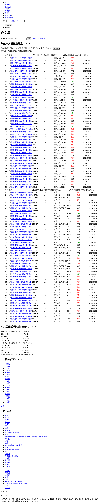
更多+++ (4, 406)
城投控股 (14, 145)
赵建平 (7, 424)
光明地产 (14, 137)
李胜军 (7, 460)
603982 (20, 58)
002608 (20, 68)
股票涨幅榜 (9, 17)
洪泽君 (7, 464)
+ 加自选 (8, 25)
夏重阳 (7, 430)
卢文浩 (7, 374)
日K (30, 58)
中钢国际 (14, 60)
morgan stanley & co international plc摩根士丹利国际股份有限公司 (27, 437)
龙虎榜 (7, 5)
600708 (20, 137)
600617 (20, 66)
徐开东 (7, 415)
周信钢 (7, 462)
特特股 (11, 21)
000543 (20, 174)
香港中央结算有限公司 (13, 432)
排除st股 (6, 48)
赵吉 (6, 469)
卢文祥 (7, 402)
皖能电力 (14, 174)
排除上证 (14, 48)
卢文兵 (7, 381)
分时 (27, 58)
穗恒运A (14, 81)
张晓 (6, 479)
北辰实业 (14, 74)
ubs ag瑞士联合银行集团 (13, 445)
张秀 (6, 451)
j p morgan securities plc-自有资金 (16, 483)
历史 (24, 58)
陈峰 (6, 443)
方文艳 (7, 458)
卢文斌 (7, 391)
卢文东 (7, 366)
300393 (20, 87)
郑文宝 (7, 473)
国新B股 (14, 76)
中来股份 (14, 87)
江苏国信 (14, 68)
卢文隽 (7, 385)
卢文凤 (7, 389)
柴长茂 (7, 488)
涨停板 (7, 11)
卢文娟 (7, 394)
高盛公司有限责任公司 (13, 449)
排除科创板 (48, 48)
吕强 (6, 426)
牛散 (6, 9)
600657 (20, 161)
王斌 (6, 486)
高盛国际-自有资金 (11, 456)
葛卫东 (7, 422)
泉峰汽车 (14, 58)
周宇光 (7, 439)
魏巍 (6, 434)
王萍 (6, 441)
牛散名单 (35, 38)
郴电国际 (14, 142)
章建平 (7, 420)
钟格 (6, 428)
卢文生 (7, 372)
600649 (20, 145)
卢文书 (7, 370)
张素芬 (7, 417)
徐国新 (7, 466)
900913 (19, 76)
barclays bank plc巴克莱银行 (14, 481)
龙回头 (7, 13)
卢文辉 (7, 387)
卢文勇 (7, 396)
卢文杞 (7, 383)
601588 (20, 74)
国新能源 (14, 66)
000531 (19, 81)
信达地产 (14, 161)
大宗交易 (8, 15)
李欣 (6, 477)
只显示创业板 (25, 48)
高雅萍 (7, 475)
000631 (20, 63)
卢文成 (7, 368)
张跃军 (7, 471)
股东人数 (8, 7)
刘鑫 (6, 447)
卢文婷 (7, 398)
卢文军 (7, 377)
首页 (6, 2)
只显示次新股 (37, 48)
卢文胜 (7, 379)
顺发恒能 (14, 63)
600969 (20, 142)
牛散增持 (41, 38)
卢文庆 (7, 364)
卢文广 (7, 400)
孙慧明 (7, 454)
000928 (20, 60)
